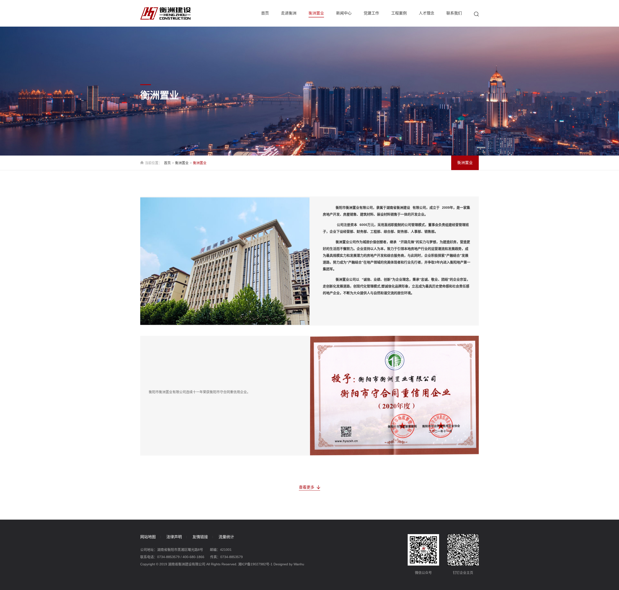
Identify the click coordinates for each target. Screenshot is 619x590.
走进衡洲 (288, 13)
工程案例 (399, 13)
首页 (265, 13)
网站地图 (148, 537)
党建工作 (371, 13)
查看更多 (306, 487)
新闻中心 (344, 13)
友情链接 (200, 537)
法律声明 (174, 537)
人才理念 (426, 13)
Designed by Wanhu (288, 564)
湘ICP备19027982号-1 (255, 564)
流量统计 (226, 537)
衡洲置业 (316, 13)
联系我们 (454, 13)
